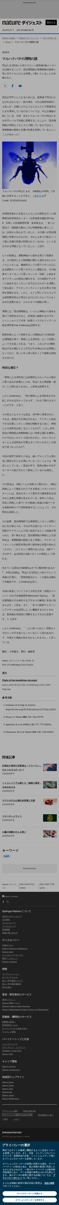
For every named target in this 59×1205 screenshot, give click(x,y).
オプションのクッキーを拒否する (29, 1200)
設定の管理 (49, 1183)
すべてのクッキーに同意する (29, 1193)
